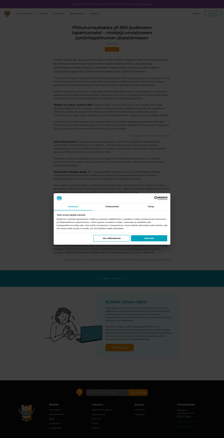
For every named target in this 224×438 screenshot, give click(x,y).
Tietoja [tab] (151, 207)
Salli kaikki (149, 238)
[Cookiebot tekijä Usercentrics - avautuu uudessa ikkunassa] (156, 198)
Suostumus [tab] (73, 207)
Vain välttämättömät (112, 238)
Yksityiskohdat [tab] (112, 207)
